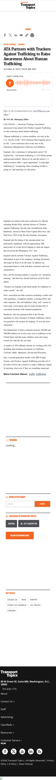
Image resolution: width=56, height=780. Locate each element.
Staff (3, 709)
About (4, 693)
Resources (7, 732)
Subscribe (11, 523)
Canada (11, 610)
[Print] (32, 35)
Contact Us (7, 701)
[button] (27, 35)
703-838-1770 (9, 689)
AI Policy (13, 764)
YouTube (22, 751)
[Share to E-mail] (21, 35)
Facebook (5, 751)
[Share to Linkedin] (16, 35)
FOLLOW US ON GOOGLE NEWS (19, 535)
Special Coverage (10, 44)
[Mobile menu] (3, 4)
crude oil (12, 599)
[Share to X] (10, 35)
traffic (32, 374)
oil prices (35, 605)
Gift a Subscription (30, 523)
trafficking (41, 374)
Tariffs (33, 599)
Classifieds (7, 724)
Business (21, 44)
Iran (23, 599)
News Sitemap (26, 764)
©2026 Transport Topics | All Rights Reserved (23, 760)
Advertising (7, 717)
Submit (42, 504)
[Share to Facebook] (5, 35)
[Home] (28, 5)
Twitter (14, 751)
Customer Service (10, 740)
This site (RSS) (39, 751)
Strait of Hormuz (16, 605)
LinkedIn (31, 751)
